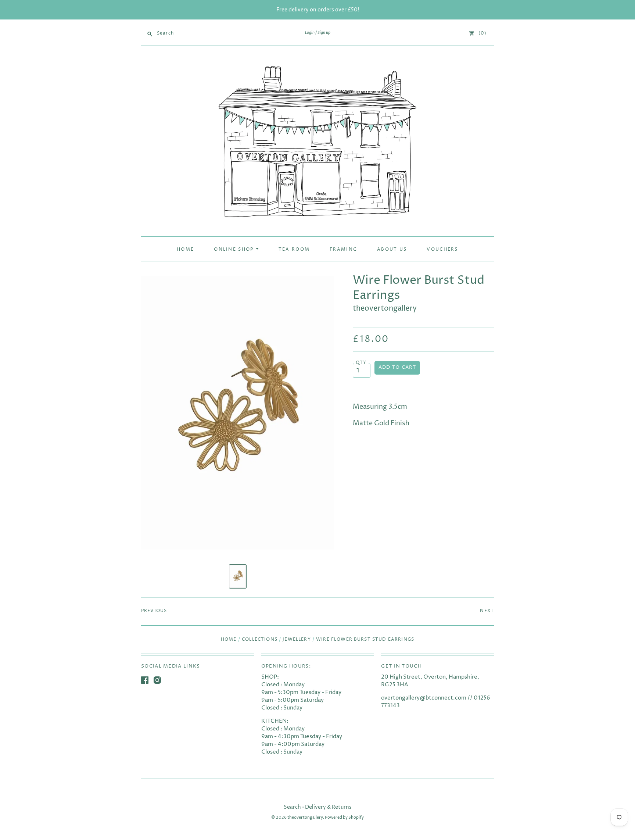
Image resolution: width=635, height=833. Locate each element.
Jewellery (297, 640)
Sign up (324, 32)
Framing (343, 250)
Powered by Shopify (344, 817)
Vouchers (442, 250)
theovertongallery (385, 309)
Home (185, 250)
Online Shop (235, 250)
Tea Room (294, 250)
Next (487, 611)
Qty (361, 363)
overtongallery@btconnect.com (423, 698)
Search (292, 807)
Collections (259, 640)
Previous (154, 611)
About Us (392, 250)
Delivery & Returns (328, 807)
